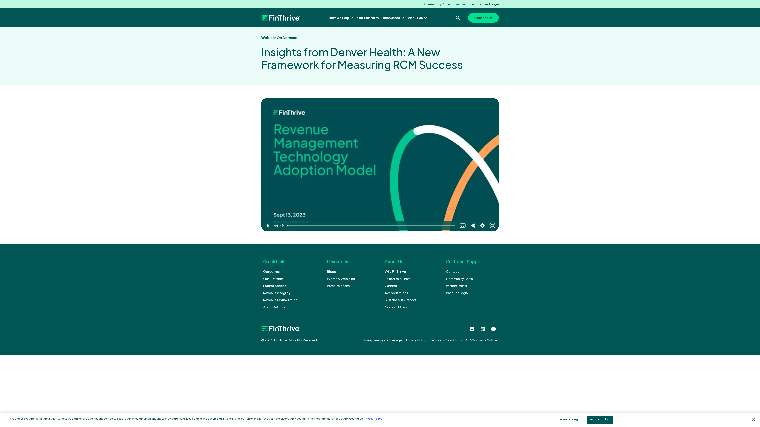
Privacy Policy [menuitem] (416, 340)
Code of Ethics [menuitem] (396, 307)
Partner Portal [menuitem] (464, 4)
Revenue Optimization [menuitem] (280, 300)
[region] (380, 420)
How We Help (339, 18)
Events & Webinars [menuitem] (341, 279)
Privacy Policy (373, 418)
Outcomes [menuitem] (271, 271)
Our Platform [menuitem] (273, 279)
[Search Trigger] (458, 18)
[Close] (753, 419)
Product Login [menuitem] (488, 4)
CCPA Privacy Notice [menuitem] (481, 340)
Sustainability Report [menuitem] (400, 300)
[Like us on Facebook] (472, 329)
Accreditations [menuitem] (396, 293)
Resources (392, 18)
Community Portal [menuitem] (437, 4)
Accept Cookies (600, 419)
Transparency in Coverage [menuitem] (383, 340)
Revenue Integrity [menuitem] (276, 293)
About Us (415, 18)
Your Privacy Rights (569, 419)
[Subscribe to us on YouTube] (493, 329)
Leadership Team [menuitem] (397, 279)
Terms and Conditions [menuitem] (446, 340)
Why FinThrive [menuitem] (395, 271)
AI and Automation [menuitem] (277, 307)
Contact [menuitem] (452, 271)
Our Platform (368, 18)
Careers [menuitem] (391, 286)
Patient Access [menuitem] (274, 286)
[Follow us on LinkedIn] (482, 329)
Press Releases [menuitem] (338, 286)
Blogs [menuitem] (331, 271)
